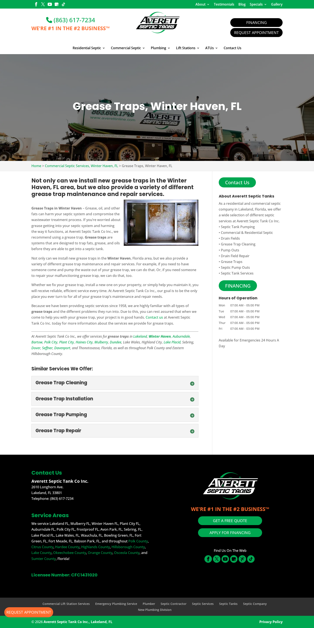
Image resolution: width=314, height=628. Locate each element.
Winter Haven (160, 336)
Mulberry (101, 342)
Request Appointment (256, 32)
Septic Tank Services (237, 273)
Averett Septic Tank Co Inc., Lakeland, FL (78, 621)
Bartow (37, 342)
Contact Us (232, 48)
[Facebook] (36, 4)
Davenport (62, 348)
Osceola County (126, 552)
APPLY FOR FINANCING (230, 532)
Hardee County (67, 547)
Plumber (149, 604)
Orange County (100, 552)
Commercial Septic (126, 48)
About (200, 4)
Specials (256, 4)
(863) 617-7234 (73, 20)
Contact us (154, 317)
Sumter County (43, 558)
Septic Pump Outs (235, 267)
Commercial (230, 232)
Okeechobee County (69, 552)
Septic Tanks (228, 604)
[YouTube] (50, 4)
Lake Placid (172, 342)
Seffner (47, 348)
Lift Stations (185, 48)
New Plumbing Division (155, 610)
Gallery (277, 4)
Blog (242, 4)
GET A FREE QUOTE (230, 520)
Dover (35, 348)
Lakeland (140, 336)
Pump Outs (230, 250)
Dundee (115, 342)
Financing (256, 22)
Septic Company (255, 604)
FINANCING (238, 285)
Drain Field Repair (235, 256)
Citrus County (42, 547)
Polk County (138, 541)
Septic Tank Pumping (238, 226)
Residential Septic (87, 48)
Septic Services (203, 604)
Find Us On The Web (230, 550)
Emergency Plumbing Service (116, 604)
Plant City (66, 342)
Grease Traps (231, 261)
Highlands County (95, 547)
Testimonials (224, 4)
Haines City (84, 342)
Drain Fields (230, 238)
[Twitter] (43, 4)
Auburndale (181, 336)
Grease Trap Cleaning (238, 244)
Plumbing (158, 48)
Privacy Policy (271, 621)
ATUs (209, 48)
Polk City (50, 342)
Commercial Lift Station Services (66, 604)
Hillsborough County (128, 547)
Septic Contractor (173, 604)
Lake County (41, 552)
